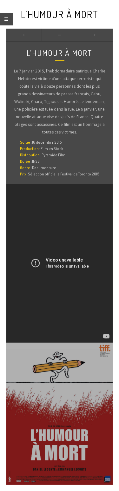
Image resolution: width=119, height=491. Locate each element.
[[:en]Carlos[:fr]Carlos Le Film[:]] (95, 35)
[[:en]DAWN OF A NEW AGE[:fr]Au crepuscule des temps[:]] (24, 35)
